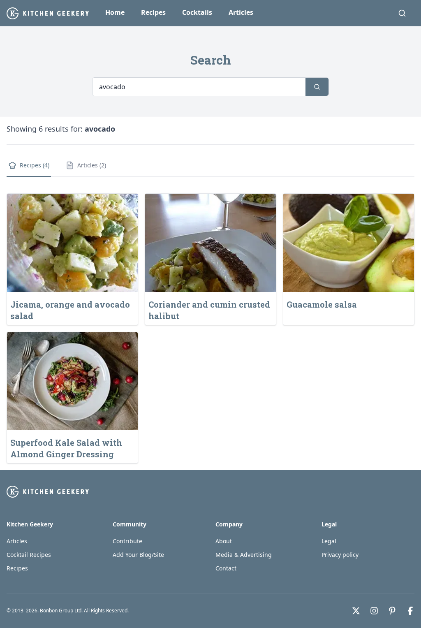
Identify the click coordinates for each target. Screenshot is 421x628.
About (223, 541)
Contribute (127, 541)
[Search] (402, 13)
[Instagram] (374, 611)
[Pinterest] (392, 611)
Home (115, 12)
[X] (356, 611)
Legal (329, 541)
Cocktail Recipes (29, 554)
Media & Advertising (243, 554)
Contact (225, 568)
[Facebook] (410, 611)
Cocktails (197, 12)
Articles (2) (91, 165)
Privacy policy (340, 554)
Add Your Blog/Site (138, 554)
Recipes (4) (34, 165)
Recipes (153, 12)
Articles (241, 12)
